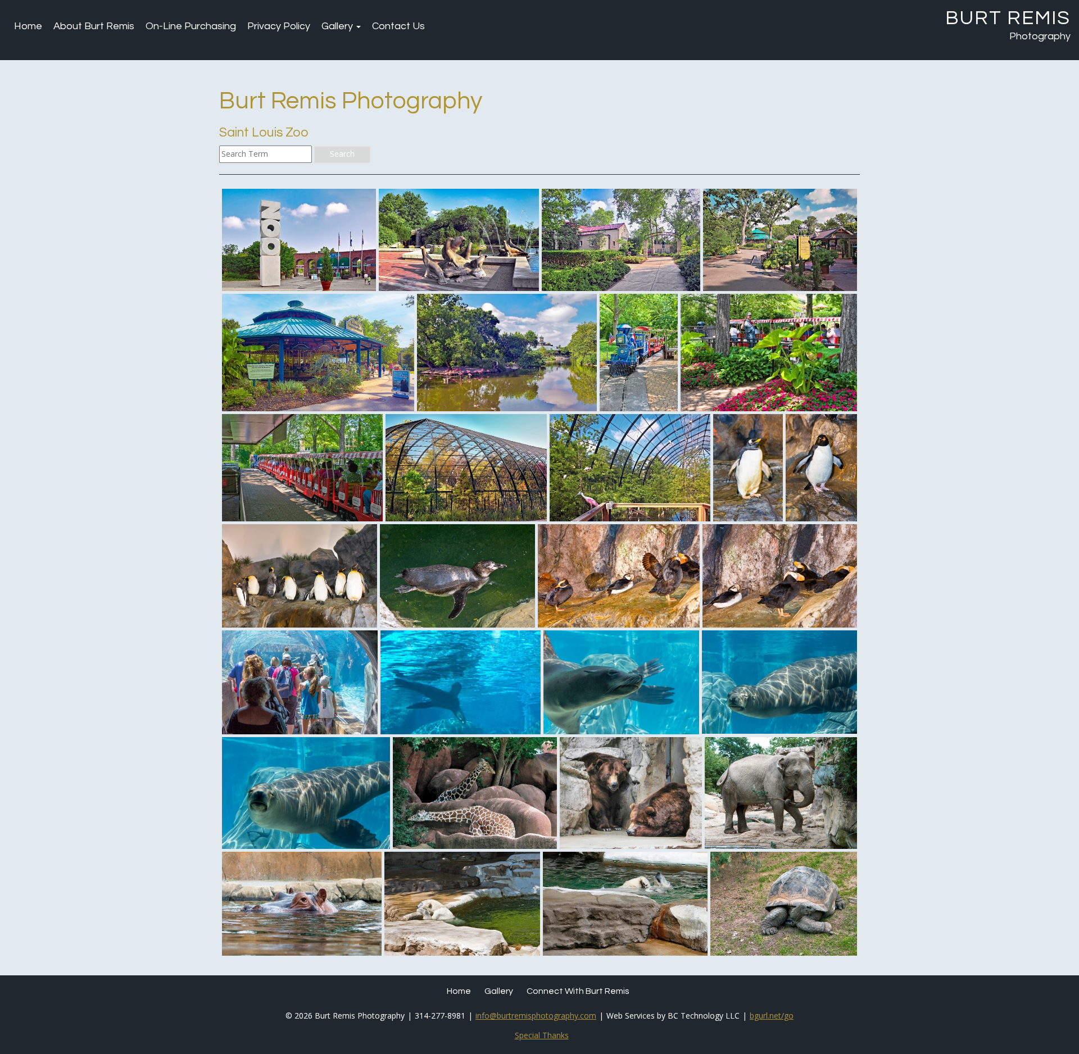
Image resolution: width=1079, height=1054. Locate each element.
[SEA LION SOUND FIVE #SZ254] (306, 793)
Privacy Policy (278, 26)
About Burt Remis (93, 26)
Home (28, 26)
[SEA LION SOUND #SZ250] (300, 682)
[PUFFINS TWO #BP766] (779, 576)
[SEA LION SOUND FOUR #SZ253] (779, 682)
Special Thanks (542, 1035)
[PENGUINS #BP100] (299, 576)
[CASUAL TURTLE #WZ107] (783, 904)
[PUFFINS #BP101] (619, 576)
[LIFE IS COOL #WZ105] (625, 904)
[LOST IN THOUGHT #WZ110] (462, 904)
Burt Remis (1008, 18)
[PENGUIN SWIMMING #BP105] (457, 576)
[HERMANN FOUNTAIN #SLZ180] (459, 240)
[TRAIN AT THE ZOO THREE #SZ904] (302, 467)
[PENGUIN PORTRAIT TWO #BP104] (821, 467)
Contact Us (398, 26)
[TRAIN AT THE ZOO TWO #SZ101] (769, 352)
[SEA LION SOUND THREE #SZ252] (621, 682)
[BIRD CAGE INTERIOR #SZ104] (630, 467)
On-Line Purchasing (191, 26)
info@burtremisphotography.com (535, 1015)
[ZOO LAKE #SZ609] (507, 352)
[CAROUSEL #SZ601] (318, 352)
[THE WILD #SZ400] (780, 240)
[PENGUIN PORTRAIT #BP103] (748, 467)
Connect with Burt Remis (578, 991)
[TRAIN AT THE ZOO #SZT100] (639, 352)
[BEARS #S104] (631, 793)
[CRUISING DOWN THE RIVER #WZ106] (302, 904)
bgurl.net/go (772, 1015)
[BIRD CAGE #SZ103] (466, 467)
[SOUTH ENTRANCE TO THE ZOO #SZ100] (299, 240)
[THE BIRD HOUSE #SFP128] (621, 240)
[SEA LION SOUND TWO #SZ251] (460, 682)
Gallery (338, 26)
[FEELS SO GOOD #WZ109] (781, 793)
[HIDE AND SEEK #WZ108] (475, 793)
